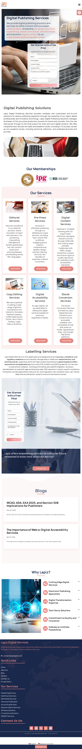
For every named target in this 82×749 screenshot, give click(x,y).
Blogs (41, 490)
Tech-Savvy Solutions (59, 610)
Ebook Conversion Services (65, 297)
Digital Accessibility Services (40, 297)
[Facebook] (31, 728)
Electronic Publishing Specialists (59, 592)
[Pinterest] (50, 728)
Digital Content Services (65, 221)
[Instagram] (46, 728)
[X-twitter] (41, 728)
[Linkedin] (36, 728)
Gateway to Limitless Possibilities (59, 628)
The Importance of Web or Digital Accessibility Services (37, 531)
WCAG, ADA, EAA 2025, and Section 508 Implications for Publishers (32, 504)
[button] (79, 4)
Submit (43, 85)
